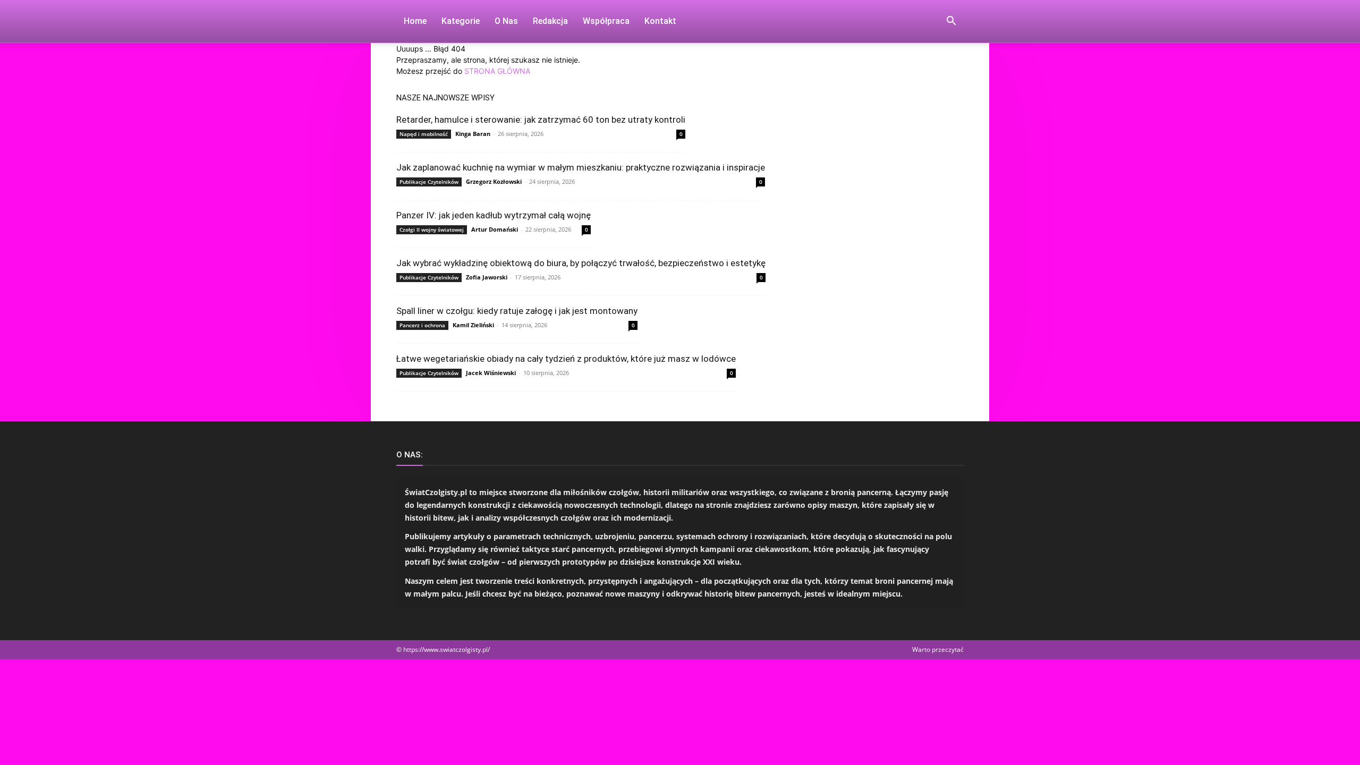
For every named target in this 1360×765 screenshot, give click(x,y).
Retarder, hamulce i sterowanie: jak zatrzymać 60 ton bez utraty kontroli (540, 119)
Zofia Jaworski (486, 277)
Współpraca (606, 21)
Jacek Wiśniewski (491, 373)
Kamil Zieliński (473, 325)
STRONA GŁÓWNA (497, 70)
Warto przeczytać (938, 649)
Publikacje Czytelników (429, 181)
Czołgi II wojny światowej (432, 229)
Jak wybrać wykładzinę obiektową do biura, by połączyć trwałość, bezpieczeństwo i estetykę (581, 263)
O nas (506, 21)
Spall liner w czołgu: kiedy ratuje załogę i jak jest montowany (517, 310)
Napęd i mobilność (424, 134)
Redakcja (550, 21)
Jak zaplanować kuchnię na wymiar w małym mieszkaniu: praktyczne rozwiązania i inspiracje (580, 167)
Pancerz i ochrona (422, 325)
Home (415, 21)
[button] (951, 22)
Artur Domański (494, 229)
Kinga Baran (472, 134)
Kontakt (660, 21)
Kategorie (460, 21)
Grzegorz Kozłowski (494, 181)
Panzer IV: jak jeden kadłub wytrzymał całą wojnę (493, 215)
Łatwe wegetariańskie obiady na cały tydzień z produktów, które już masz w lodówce (566, 358)
